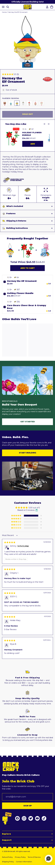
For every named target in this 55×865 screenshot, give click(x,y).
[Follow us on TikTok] (44, 818)
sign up (27, 806)
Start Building (27, 453)
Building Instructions (17, 228)
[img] (9, 542)
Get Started (27, 421)
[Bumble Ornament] (10, 103)
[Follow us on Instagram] (24, 818)
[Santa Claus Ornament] (29, 103)
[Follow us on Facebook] (17, 818)
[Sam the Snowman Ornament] (23, 103)
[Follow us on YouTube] (37, 818)
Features (10, 213)
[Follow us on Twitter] (30, 818)
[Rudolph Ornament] (4, 103)
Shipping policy (8, 862)
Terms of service (34, 857)
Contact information (24, 862)
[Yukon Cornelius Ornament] (35, 103)
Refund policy (7, 857)
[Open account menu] (47, 7)
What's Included (14, 206)
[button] (8, 74)
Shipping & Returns (16, 221)
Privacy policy (20, 857)
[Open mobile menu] (3, 7)
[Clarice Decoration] (41, 103)
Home (4, 12)
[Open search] (7, 7)
